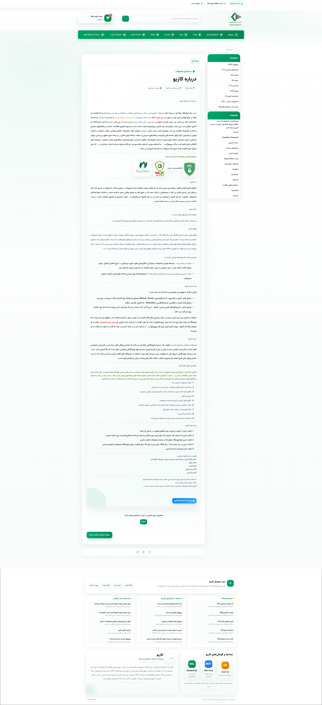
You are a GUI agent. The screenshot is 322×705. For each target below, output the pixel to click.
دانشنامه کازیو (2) (231, 96)
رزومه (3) (235, 80)
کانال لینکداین (191, 472)
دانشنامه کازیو (136, 34)
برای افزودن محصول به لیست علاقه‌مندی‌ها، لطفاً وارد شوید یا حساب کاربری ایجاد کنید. (224, 124)
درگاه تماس (192, 375)
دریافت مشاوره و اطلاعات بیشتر (99, 535)
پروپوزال (231, 34)
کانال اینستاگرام (191, 469)
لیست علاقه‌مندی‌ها (231, 158)
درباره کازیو (229, 49)
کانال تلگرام (192, 462)
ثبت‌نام (235, 132)
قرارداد (195, 34)
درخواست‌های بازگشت (230, 185)
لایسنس (167, 34)
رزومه (181, 34)
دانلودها (235, 169)
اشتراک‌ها (234, 174)
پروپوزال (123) (233, 64)
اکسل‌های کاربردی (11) (230, 70)
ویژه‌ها (153, 34)
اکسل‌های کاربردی (213, 34)
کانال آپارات (192, 466)
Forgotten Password (230, 137)
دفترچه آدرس (233, 153)
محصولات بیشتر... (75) (229, 101)
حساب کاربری (233, 142)
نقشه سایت (106, 585)
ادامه (144, 521)
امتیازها (235, 180)
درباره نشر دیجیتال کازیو (92, 34)
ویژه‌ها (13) (234, 91)
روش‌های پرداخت (232, 148)
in (143, 552)
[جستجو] (125, 19)
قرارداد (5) (234, 75)
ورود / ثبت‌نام (94, 585)
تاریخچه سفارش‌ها (231, 164)
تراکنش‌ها (234, 190)
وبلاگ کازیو (128, 585)
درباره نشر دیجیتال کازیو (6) (228, 107)
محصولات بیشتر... (115, 34)
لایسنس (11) (233, 85)
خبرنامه (235, 195)
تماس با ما (117, 585)
